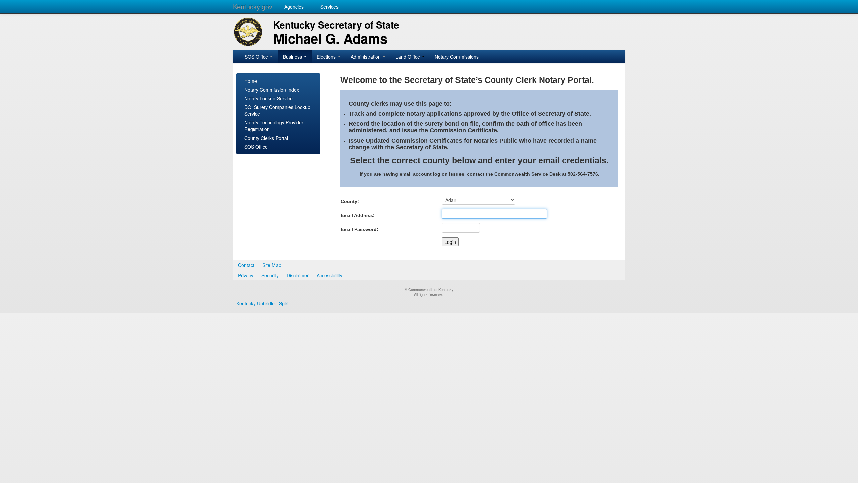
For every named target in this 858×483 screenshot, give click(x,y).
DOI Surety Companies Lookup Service (277, 110)
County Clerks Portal (266, 138)
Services (329, 6)
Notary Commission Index (271, 89)
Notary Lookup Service (268, 98)
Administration (366, 56)
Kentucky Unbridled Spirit (263, 303)
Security (270, 275)
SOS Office (257, 56)
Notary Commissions (457, 56)
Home (250, 80)
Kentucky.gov (252, 6)
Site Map (271, 265)
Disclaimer (298, 275)
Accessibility (329, 275)
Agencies (294, 6)
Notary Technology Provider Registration (273, 125)
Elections (327, 56)
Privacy (245, 275)
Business (293, 56)
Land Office (408, 56)
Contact (246, 265)
